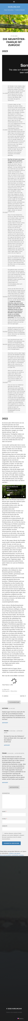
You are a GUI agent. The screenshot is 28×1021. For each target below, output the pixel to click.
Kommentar (6, 793)
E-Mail (4, 818)
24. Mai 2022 (12, 708)
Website (4, 826)
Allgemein (6, 689)
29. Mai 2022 (12, 730)
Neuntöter (14, 691)
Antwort (5, 722)
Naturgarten (6, 691)
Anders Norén (17, 1012)
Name (4, 811)
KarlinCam (14, 7)
